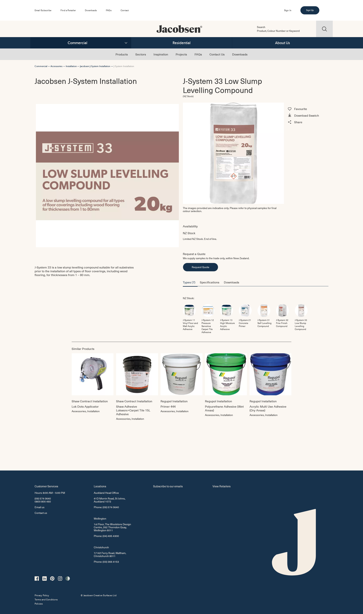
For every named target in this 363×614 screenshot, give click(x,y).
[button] (307, 116)
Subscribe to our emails (168, 486)
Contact (125, 10)
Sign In (287, 10)
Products (122, 54)
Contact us (41, 513)
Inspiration (161, 54)
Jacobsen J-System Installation (95, 66)
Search (261, 27)
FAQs (109, 10)
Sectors (140, 54)
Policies (39, 603)
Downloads (91, 10)
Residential (182, 43)
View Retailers (221, 486)
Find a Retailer (68, 10)
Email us (39, 507)
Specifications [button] (209, 282)
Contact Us (217, 54)
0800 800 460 (43, 501)
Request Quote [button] (200, 267)
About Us (282, 43)
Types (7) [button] (189, 282)
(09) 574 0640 (43, 498)
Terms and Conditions (46, 599)
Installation (71, 66)
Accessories (56, 66)
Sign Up (310, 10)
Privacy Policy (42, 595)
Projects (181, 54)
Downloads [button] (231, 282)
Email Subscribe (43, 10)
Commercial (77, 43)
